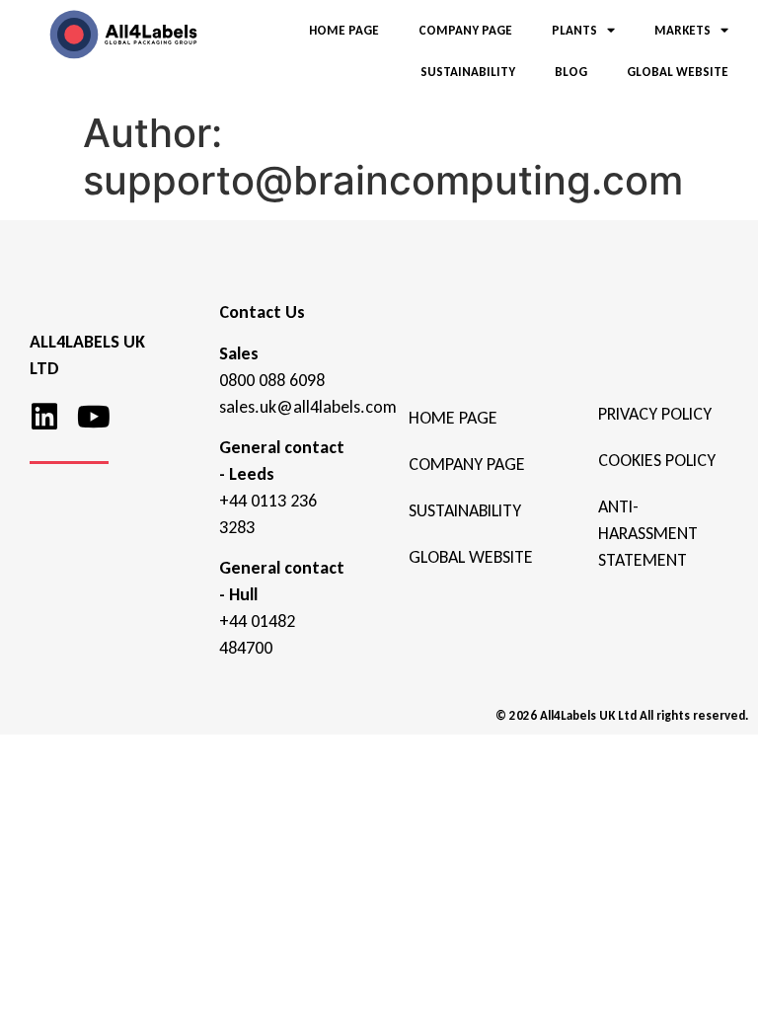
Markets (682, 30)
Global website (471, 557)
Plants (574, 30)
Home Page (344, 30)
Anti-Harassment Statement (648, 533)
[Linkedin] (44, 416)
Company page (467, 464)
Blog (571, 71)
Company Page (465, 30)
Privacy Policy (655, 414)
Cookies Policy (657, 460)
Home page (453, 417)
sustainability (465, 510)
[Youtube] (94, 416)
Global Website (677, 71)
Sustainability (467, 71)
